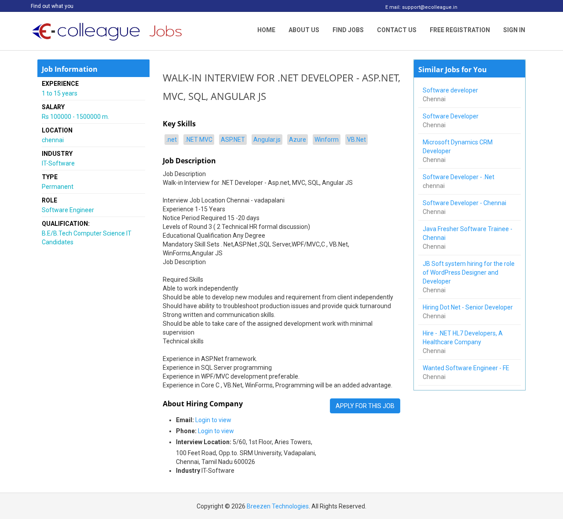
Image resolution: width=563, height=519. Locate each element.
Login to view (213, 419)
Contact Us (397, 29)
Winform (326, 139)
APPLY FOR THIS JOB (365, 405)
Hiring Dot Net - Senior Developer (468, 307)
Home (266, 29)
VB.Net (356, 139)
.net (171, 139)
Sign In (514, 29)
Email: (185, 419)
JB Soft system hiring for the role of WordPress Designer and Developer (469, 272)
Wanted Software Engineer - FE (467, 368)
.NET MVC (198, 139)
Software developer (451, 90)
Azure (297, 139)
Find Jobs (348, 29)
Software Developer (451, 116)
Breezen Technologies (278, 506)
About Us (304, 29)
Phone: (186, 430)
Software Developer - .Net (460, 176)
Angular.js (267, 139)
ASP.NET (233, 139)
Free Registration (460, 29)
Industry (188, 470)
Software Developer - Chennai (465, 202)
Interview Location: (203, 441)
